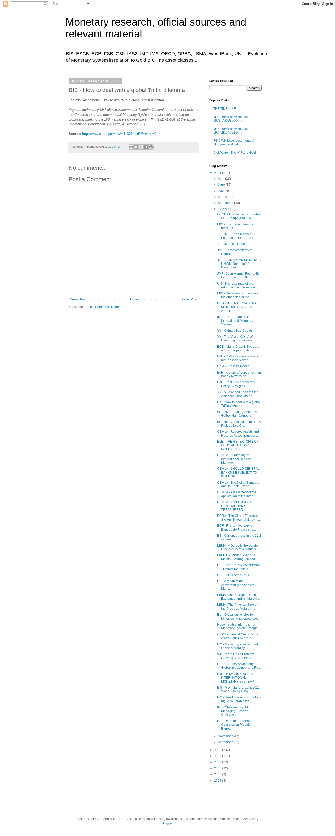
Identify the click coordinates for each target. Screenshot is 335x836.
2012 (218, 750)
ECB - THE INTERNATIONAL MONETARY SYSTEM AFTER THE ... (237, 307)
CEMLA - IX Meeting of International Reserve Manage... (234, 459)
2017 (218, 780)
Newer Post (78, 299)
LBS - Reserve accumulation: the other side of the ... (238, 295)
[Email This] (131, 147)
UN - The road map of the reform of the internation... (237, 285)
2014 (218, 762)
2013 (218, 756)
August (223, 197)
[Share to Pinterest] (151, 147)
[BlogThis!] (136, 147)
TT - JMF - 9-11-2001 (232, 244)
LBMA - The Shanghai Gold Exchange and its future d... (238, 596)
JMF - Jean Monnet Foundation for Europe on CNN (239, 275)
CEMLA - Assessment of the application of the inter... (236, 494)
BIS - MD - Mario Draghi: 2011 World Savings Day (238, 689)
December (225, 742)
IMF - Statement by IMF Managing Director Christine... (233, 711)
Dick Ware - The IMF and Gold (234, 152)
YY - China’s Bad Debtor (234, 331)
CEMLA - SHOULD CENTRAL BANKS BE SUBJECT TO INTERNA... (238, 472)
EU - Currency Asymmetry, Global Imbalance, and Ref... (239, 665)
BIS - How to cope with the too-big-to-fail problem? (239, 699)
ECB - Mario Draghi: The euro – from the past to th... (238, 348)
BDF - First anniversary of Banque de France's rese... (238, 527)
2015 (218, 768)
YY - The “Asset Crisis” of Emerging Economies (235, 338)
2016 (218, 774)
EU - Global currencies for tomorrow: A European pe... (238, 616)
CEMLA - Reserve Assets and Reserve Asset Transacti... (238, 433)
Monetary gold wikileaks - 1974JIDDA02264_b (231, 130)
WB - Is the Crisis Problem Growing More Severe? (235, 656)
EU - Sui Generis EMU (233, 575)
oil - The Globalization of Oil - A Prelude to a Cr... (239, 423)
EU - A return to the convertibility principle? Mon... (235, 585)
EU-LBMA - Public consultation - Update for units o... (239, 567)
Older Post (189, 299)
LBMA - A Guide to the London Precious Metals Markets (238, 547)
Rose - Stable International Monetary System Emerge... (238, 626)
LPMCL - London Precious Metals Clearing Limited (236, 557)
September (226, 203)
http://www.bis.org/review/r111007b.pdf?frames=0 (119, 134)
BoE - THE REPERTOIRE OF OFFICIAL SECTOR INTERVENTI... (237, 445)
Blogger (167, 823)
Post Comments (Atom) (104, 307)
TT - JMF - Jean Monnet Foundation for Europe (235, 236)
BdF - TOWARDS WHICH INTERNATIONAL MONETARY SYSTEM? (235, 677)
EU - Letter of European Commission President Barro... (235, 724)
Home (134, 299)
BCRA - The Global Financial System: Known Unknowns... (239, 517)
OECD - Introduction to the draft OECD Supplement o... (239, 216)
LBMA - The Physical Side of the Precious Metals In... (237, 606)
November (225, 736)
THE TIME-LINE (224, 109)
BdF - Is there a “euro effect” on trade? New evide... (239, 374)
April (221, 178)
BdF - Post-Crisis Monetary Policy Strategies (236, 384)
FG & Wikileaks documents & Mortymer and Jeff (233, 142)
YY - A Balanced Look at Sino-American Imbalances (238, 394)
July (221, 191)
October (224, 209)
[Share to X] (141, 147)
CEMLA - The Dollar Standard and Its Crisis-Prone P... (238, 484)
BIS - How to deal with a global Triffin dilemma (239, 404)
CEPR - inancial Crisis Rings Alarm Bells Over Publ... (237, 636)
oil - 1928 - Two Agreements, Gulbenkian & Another (237, 413)
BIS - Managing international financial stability (237, 646)
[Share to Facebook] (146, 147)
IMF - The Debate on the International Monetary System (235, 320)
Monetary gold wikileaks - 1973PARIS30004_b (231, 118)
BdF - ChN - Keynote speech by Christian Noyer (237, 358)
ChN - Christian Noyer (233, 366)
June (222, 184)
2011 (218, 173)
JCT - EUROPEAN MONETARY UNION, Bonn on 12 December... (239, 264)
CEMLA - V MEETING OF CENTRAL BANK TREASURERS (235, 506)
